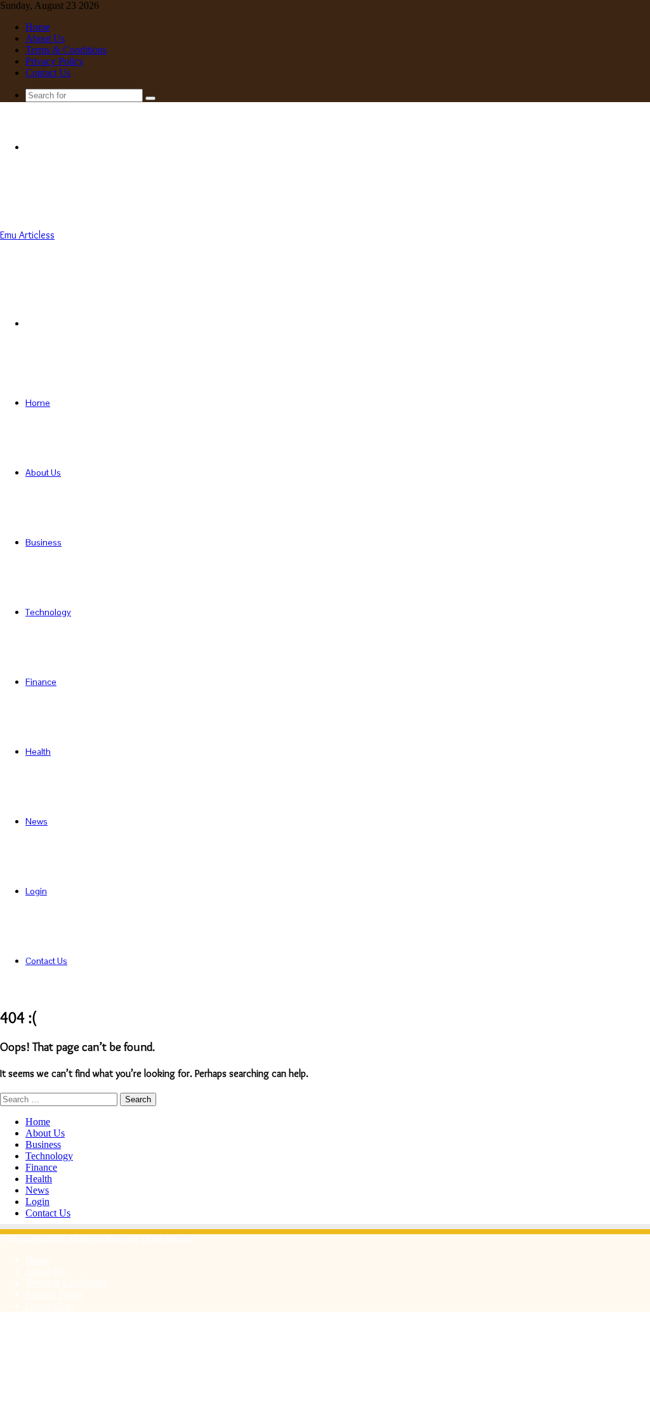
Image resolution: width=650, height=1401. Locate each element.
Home (37, 27)
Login (36, 891)
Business (43, 542)
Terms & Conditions (66, 49)
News (36, 821)
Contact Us (47, 72)
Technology (48, 612)
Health (38, 751)
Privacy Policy (54, 61)
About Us (45, 38)
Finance (40, 681)
